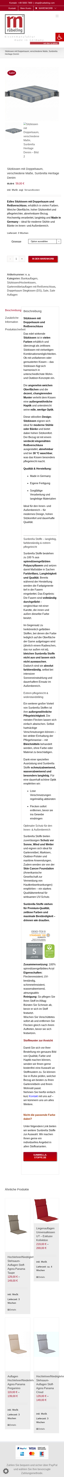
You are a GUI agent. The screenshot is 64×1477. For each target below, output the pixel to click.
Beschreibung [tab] (12, 310)
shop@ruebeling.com (45, 3)
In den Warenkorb (43, 259)
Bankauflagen (29, 278)
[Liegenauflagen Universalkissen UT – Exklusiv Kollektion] (46, 1210)
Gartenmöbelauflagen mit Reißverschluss (31, 286)
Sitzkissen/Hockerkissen (21, 282)
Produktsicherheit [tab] (15, 329)
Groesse (16, 241)
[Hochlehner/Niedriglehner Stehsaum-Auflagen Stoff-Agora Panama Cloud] (46, 1344)
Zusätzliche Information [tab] (12, 319)
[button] (59, 37)
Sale (45, 290)
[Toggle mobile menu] (57, 16)
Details (13, 1310)
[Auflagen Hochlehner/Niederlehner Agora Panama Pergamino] (17, 1344)
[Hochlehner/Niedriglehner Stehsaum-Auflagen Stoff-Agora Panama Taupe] (17, 1225)
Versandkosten (32, 190)
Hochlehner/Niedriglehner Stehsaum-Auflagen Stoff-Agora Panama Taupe (23, 1265)
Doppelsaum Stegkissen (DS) (24, 290)
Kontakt (33, 1096)
